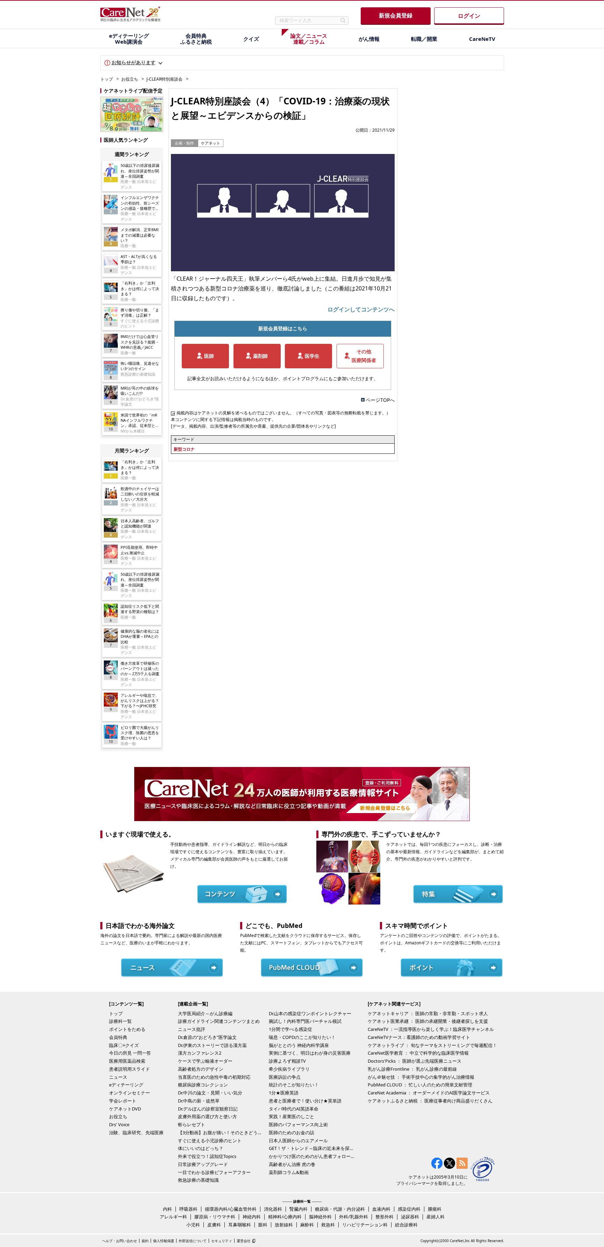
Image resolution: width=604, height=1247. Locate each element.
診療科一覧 (120, 1021)
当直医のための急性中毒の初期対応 (214, 1077)
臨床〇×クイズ (124, 1045)
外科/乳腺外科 (353, 1216)
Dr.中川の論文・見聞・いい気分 (210, 1093)
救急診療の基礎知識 (198, 1180)
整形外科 (384, 1216)
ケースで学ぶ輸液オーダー (205, 1061)
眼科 (262, 1225)
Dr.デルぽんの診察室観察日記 (208, 1109)
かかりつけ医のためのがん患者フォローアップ (312, 1156)
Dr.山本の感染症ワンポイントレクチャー (310, 1013)
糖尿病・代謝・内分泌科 (340, 1209)
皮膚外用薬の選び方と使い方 (207, 1116)
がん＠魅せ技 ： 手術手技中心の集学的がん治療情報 (421, 1077)
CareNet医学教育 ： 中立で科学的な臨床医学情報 (418, 1053)
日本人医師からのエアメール (298, 1140)
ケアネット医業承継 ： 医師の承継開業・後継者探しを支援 (428, 1021)
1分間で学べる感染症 (290, 1029)
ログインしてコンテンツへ (361, 309)
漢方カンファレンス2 (199, 1053)
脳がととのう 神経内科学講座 (299, 1045)
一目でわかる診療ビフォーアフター (214, 1172)
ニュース (118, 1077)
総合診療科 (406, 1225)
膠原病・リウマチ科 (214, 1216)
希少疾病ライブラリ (289, 1069)
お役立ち (129, 79)
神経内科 (252, 1216)
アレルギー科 (173, 1216)
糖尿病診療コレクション (203, 1085)
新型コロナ (184, 449)
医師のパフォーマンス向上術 (298, 1124)
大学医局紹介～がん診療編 (205, 1013)
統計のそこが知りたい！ (294, 1085)
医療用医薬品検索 (127, 1061)
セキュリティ (221, 1240)
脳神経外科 (320, 1216)
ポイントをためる (127, 1029)
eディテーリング (126, 1085)
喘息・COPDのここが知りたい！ (302, 1037)
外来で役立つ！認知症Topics (207, 1156)
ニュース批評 (191, 1029)
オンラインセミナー (129, 1093)
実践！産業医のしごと (291, 1116)
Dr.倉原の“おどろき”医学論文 (207, 1037)
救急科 (328, 1225)
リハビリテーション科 (365, 1225)
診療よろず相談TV (287, 1061)
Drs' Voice (119, 1124)
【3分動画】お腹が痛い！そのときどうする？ (221, 1132)
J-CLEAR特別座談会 (164, 79)
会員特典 (118, 1037)
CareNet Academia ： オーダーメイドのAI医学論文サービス (429, 1093)
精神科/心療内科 (285, 1216)
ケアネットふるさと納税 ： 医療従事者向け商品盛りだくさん (430, 1101)
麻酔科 (307, 1225)
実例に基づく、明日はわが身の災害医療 (310, 1053)
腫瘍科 (434, 1209)
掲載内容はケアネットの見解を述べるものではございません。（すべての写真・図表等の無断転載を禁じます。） (283, 413)
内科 (167, 1209)
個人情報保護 (163, 1240)
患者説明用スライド (129, 1069)
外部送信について (193, 1240)
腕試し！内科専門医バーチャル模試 (305, 1021)
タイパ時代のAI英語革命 (293, 1109)
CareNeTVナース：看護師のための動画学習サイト (419, 1037)
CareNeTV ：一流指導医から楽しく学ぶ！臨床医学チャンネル (431, 1029)
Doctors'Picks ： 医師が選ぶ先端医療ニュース (414, 1061)
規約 (145, 1240)
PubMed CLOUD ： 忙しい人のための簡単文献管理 (420, 1085)
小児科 (193, 1225)
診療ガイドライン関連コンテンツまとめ (219, 1021)
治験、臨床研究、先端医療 (136, 1132)
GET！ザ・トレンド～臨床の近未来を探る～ (312, 1148)
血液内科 (381, 1209)
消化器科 (273, 1209)
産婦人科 (435, 1216)
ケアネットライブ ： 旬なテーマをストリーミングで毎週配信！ (432, 1045)
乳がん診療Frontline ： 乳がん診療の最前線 (412, 1069)
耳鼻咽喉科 (239, 1225)
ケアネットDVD (125, 1109)
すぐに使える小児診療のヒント (210, 1140)
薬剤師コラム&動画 (289, 1172)
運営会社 (244, 1240)
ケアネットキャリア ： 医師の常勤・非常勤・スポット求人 (428, 1013)
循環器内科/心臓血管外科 (231, 1209)
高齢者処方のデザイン (200, 1069)
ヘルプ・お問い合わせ (119, 1240)
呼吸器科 (188, 1209)
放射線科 (284, 1225)
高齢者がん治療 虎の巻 (292, 1164)
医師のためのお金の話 (291, 1132)
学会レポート (122, 1101)
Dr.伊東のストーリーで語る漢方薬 (212, 1045)
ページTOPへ (380, 400)
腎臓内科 (298, 1209)
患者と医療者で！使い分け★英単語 (305, 1101)
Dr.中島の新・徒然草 (199, 1101)
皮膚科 (214, 1225)
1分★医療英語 (284, 1093)
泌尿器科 (410, 1216)
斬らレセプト (191, 1124)
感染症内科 (409, 1209)
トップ (106, 79)
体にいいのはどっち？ (200, 1148)
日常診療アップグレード (203, 1164)
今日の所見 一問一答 (130, 1053)
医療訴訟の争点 (285, 1077)
